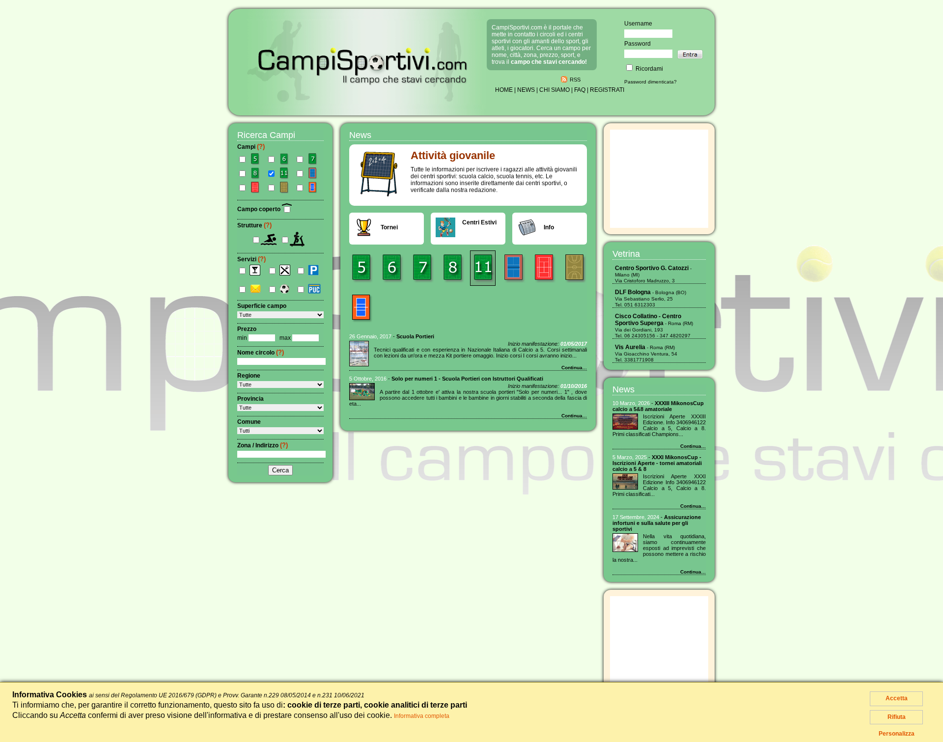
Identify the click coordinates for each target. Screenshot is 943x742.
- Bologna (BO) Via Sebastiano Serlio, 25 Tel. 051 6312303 (650, 298)
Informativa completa (421, 716)
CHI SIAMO (554, 89)
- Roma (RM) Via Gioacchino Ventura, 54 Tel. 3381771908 (646, 353)
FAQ (579, 89)
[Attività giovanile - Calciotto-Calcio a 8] (452, 268)
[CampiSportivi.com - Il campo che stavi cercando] (363, 101)
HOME (504, 89)
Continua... (574, 367)
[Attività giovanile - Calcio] (483, 268)
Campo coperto (259, 209)
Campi (251, 146)
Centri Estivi (479, 222)
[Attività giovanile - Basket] (574, 268)
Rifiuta (897, 717)
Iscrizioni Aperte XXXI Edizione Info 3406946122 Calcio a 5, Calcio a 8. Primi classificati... (659, 485)
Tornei (389, 227)
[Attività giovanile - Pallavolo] (361, 308)
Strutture (254, 225)
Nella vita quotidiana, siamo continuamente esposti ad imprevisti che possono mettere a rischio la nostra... (659, 548)
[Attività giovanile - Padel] (513, 268)
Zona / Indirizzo (262, 445)
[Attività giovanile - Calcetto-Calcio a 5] (361, 268)
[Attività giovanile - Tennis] (543, 268)
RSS (575, 79)
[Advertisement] (659, 179)
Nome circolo (260, 352)
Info (549, 227)
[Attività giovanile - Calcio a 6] (391, 268)
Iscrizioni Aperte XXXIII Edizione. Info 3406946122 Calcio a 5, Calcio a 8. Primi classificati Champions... (659, 425)
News (623, 389)
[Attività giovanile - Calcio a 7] (422, 268)
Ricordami (648, 68)
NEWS (526, 89)
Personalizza (897, 733)
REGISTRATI (607, 89)
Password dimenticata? (650, 81)
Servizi (251, 259)
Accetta (897, 698)
